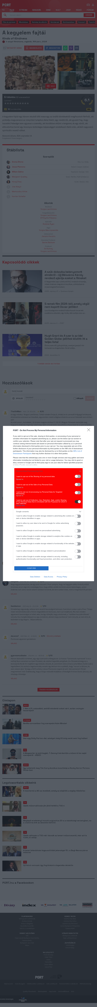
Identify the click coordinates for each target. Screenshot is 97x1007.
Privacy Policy (62, 577)
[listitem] (48, 471)
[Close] (89, 430)
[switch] (78, 476)
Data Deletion (35, 577)
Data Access (48, 577)
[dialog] (48, 503)
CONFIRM (31, 568)
